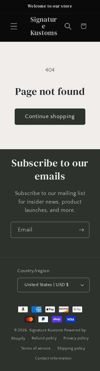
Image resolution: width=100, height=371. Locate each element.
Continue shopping (50, 116)
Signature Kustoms (46, 330)
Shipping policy (71, 348)
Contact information (53, 358)
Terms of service (36, 348)
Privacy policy (76, 338)
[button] (13, 26)
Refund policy (44, 338)
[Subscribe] (81, 230)
